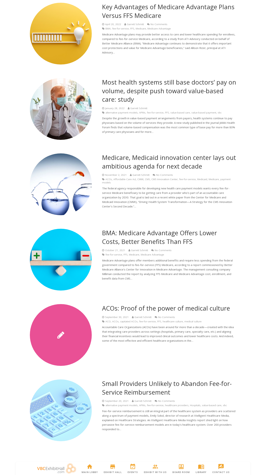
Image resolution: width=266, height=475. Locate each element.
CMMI (140, 179)
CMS (147, 179)
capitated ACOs (129, 321)
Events (133, 472)
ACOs (108, 179)
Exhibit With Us (155, 472)
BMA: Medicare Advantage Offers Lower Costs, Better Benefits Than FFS (159, 237)
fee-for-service (120, 28)
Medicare (141, 28)
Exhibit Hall (113, 472)
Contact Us (221, 472)
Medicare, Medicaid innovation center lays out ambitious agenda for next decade (169, 161)
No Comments (159, 24)
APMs (142, 112)
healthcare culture (173, 321)
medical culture (193, 321)
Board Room (181, 472)
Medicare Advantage (159, 28)
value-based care (180, 112)
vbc (219, 112)
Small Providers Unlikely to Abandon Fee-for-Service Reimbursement (167, 387)
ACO (108, 321)
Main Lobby (90, 472)
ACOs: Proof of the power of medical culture (166, 308)
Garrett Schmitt (135, 24)
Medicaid (202, 179)
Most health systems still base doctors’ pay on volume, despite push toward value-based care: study (169, 91)
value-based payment (203, 112)
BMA (108, 28)
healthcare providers (177, 405)
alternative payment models (121, 112)
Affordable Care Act (124, 179)
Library (201, 472)
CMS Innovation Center (164, 179)
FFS (132, 28)
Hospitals (195, 405)
